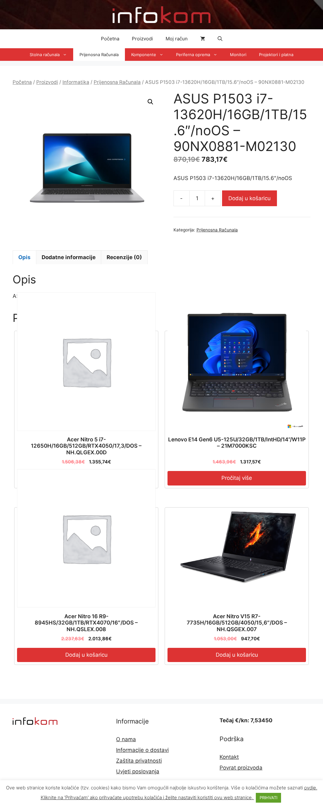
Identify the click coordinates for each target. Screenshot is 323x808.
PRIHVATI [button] (268, 797)
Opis (24, 257)
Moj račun (177, 39)
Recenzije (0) (124, 257)
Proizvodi (142, 39)
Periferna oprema (193, 54)
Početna (110, 39)
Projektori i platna (276, 54)
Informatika (75, 82)
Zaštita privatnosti (139, 761)
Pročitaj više (236, 478)
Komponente (143, 54)
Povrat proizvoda (241, 767)
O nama (126, 739)
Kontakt (229, 757)
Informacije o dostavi (142, 750)
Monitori (238, 54)
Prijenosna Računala (99, 54)
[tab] (24, 257)
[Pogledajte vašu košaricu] (202, 38)
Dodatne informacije (69, 257)
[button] (220, 38)
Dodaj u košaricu (249, 198)
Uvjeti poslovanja (137, 771)
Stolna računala (45, 54)
